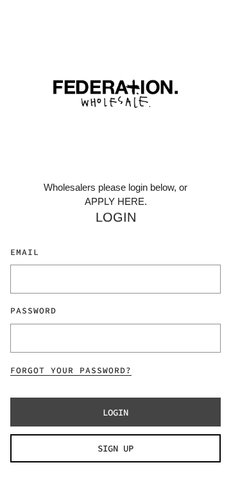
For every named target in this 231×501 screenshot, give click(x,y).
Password (33, 310)
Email (24, 252)
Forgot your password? (71, 370)
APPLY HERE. (116, 201)
